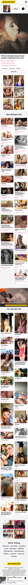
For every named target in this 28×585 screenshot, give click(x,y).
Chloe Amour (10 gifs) (20, 512)
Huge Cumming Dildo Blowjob (19, 197)
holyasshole (3, 347)
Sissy (16, 478)
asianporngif (17, 366)
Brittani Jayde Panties (6, 333)
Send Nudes (22, 546)
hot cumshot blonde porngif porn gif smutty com (21, 129)
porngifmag (17, 439)
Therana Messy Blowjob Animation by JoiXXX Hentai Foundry (7, 244)
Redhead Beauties (19, 551)
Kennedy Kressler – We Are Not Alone (7, 386)
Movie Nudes (13, 548)
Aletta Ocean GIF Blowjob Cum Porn (6, 128)
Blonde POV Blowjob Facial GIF (20, 179)
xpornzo (2, 516)
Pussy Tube (21, 553)
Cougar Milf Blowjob (5, 173)
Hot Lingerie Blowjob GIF (20, 252)
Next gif (14, 71)
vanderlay (3, 195)
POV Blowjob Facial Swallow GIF (20, 282)
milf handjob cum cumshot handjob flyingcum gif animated (7, 226)
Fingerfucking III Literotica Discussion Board (20, 148)
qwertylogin (4, 126)
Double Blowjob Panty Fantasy (19, 267)
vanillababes (17, 514)
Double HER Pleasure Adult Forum (6, 140)
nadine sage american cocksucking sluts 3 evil (21, 437)
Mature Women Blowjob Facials (19, 213)
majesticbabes (4, 374)
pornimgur (17, 502)
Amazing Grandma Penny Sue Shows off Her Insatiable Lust (6, 513)
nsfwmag (16, 336)
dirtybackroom (18, 176)
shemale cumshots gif (20, 165)
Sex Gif (6, 548)
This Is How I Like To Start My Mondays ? (6, 427)
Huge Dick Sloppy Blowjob (6, 246)
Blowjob (3, 60)
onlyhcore (3, 389)
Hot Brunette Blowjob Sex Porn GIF (6, 198)
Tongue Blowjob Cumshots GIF (8, 65)
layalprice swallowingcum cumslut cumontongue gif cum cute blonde (6, 210)
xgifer (2, 441)
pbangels (3, 334)
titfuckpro (3, 183)
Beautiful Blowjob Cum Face (20, 166)
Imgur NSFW (13, 546)
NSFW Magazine (8, 551)
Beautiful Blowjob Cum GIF (6, 212)
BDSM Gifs (21, 548)
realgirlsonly (17, 408)
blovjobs (2, 429)
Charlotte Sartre (5, 399)
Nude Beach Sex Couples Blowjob (20, 152)
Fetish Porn (13, 553)
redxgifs (16, 468)
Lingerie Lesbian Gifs (20, 250)
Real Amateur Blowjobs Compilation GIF (5, 268)
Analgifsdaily (18, 378)
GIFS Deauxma (18, 210)
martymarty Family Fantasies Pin (19, 263)
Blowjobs (6, 553)
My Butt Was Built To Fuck (20, 466)
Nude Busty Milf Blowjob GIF (20, 232)
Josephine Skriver (5, 372)
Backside (17, 424)
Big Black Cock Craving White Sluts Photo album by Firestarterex (20, 193)
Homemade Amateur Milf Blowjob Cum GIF (6, 230)
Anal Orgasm (4, 345)
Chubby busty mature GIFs (20, 230)
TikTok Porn (5, 546)
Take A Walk (18, 334)
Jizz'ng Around (5, 440)
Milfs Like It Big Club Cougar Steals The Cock (6, 170)
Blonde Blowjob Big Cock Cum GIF (6, 158)
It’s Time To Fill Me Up (20, 500)
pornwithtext (17, 480)
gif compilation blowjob (7, 265)
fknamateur (3, 499)
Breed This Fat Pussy (6, 497)
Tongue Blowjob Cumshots (7, 63)
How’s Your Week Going (19, 406)
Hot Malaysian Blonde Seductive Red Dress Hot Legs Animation (20, 363)
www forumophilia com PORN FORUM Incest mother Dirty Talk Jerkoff (21, 278)
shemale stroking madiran (5, 155)
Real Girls (14, 556)
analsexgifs (17, 379)
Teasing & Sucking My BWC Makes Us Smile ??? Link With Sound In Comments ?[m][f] (7, 468)
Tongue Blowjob (10, 60)
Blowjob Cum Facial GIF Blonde (19, 133)
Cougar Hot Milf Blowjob (6, 185)
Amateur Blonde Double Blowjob (6, 143)
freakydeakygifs (4, 401)
